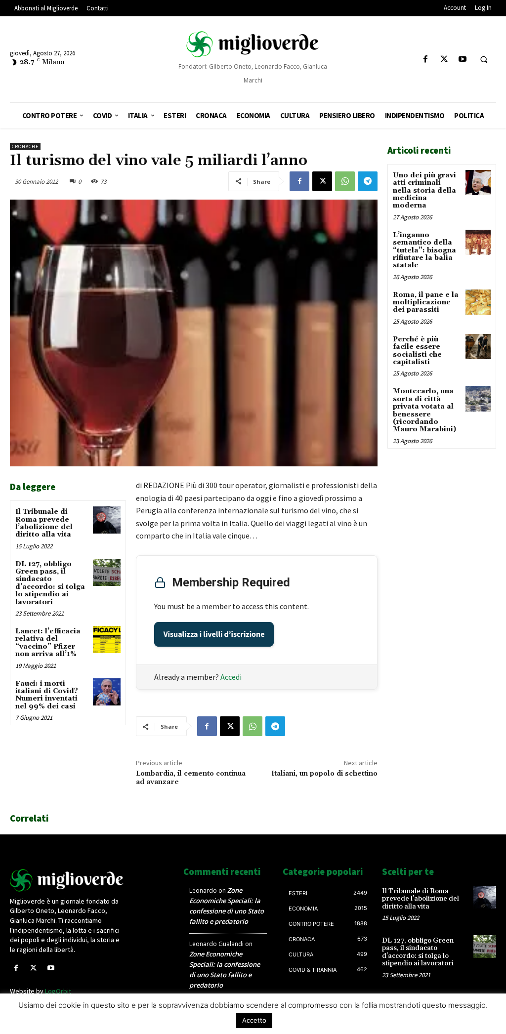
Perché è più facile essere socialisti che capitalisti (417, 351)
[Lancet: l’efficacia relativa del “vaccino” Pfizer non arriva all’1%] (106, 639)
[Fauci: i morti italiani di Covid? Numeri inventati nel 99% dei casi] (106, 691)
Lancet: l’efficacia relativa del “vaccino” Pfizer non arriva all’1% (48, 643)
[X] (444, 59)
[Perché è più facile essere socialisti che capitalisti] (478, 346)
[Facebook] (425, 59)
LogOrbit (58, 991)
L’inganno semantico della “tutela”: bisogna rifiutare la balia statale (424, 250)
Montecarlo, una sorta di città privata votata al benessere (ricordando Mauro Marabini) (424, 410)
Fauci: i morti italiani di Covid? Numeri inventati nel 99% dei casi (46, 695)
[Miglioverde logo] (67, 880)
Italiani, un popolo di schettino (324, 773)
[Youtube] (462, 59)
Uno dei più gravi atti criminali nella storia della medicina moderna (424, 190)
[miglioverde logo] (253, 44)
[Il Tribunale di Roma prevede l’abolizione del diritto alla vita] (106, 520)
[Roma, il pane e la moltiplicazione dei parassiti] (478, 302)
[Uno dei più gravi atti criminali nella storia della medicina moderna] (478, 182)
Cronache (25, 146)
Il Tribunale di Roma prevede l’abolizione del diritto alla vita (44, 523)
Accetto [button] (254, 1020)
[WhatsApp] (345, 181)
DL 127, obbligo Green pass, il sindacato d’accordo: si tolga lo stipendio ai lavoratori (50, 583)
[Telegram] (368, 181)
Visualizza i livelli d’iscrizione (214, 634)
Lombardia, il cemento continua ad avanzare (191, 777)
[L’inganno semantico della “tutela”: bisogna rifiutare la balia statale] (478, 242)
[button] (483, 59)
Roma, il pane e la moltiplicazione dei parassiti (426, 302)
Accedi (231, 677)
